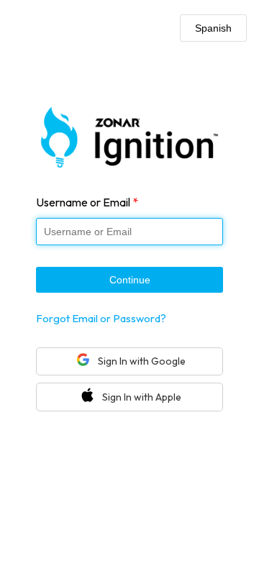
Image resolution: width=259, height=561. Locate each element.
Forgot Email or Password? (101, 318)
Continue (129, 280)
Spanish (213, 28)
